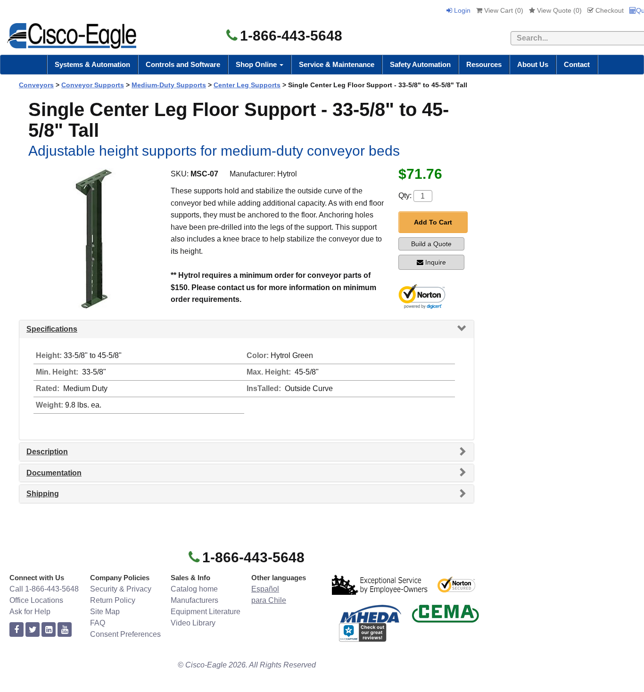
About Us (532, 64)
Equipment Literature (205, 612)
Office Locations (36, 600)
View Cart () (502, 10)
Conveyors (36, 85)
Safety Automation (420, 64)
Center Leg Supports (247, 85)
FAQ (97, 623)
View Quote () (558, 10)
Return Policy (112, 600)
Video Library (193, 623)
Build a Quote (431, 244)
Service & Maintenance (336, 64)
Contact (577, 64)
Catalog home (194, 589)
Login (461, 10)
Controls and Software (183, 64)
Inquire (435, 262)
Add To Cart (433, 222)
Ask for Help (29, 612)
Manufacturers (194, 600)
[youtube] (65, 630)
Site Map (105, 612)
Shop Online (257, 64)
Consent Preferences (125, 634)
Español (265, 589)
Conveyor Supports (92, 85)
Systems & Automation (92, 64)
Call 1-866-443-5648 (44, 589)
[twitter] (32, 630)
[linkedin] (48, 630)
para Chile (268, 600)
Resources (484, 64)
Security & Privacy (120, 589)
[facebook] (16, 630)
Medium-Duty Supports (169, 85)
